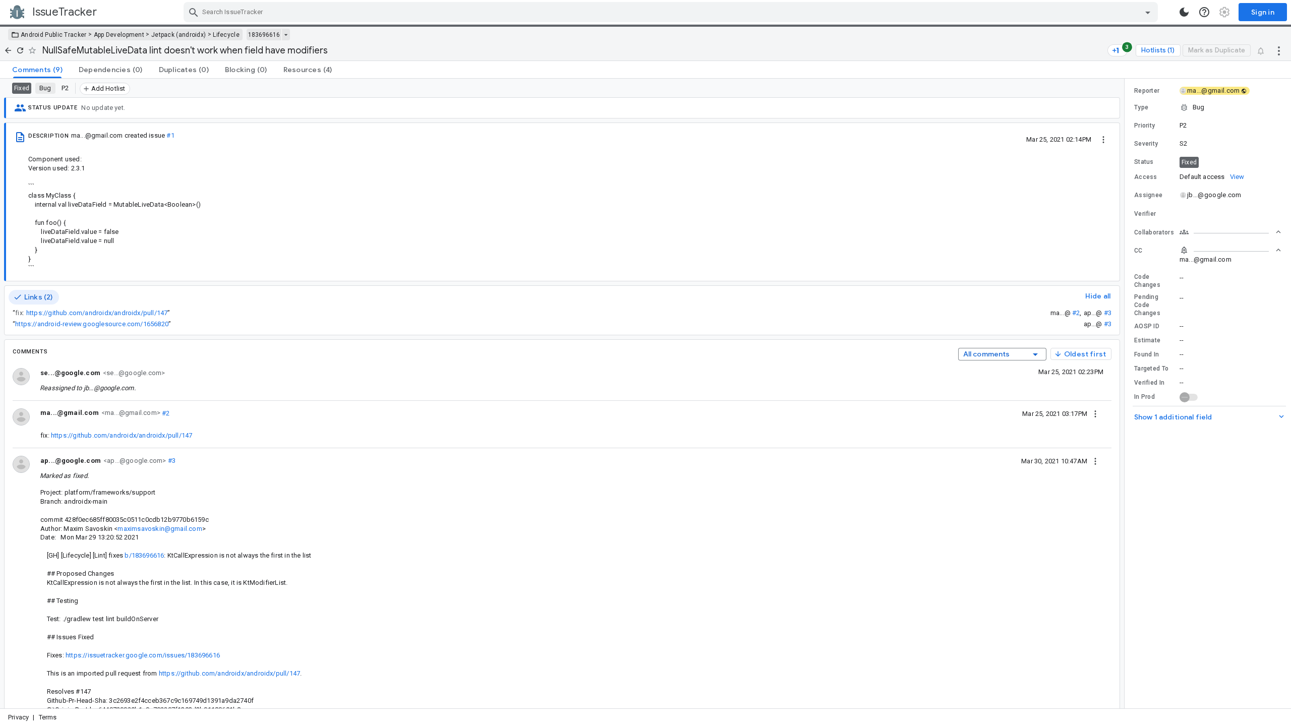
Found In (1146, 354)
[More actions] (1279, 50)
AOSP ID (1146, 326)
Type (1141, 107)
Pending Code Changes (1147, 305)
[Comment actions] (1095, 413)
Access (1145, 176)
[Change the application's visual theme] (1184, 12)
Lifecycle (226, 34)
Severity (1146, 143)
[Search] (194, 12)
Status (1144, 161)
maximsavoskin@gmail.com (160, 528)
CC (1138, 250)
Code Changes (1147, 280)
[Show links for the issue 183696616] (285, 34)
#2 (1076, 313)
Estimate (1147, 340)
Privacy (18, 717)
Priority (1144, 125)
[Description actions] (1103, 139)
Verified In (1149, 382)
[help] (1204, 12)
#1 (170, 135)
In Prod (1144, 396)
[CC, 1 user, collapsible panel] (1230, 250)
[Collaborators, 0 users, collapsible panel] (1230, 231)
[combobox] (672, 12)
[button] (1207, 107)
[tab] (37, 69)
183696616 (264, 34)
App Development (119, 34)
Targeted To (1151, 368)
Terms (48, 717)
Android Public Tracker (54, 34)
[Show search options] (1148, 12)
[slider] (1126, 393)
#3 (1107, 313)
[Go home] (8, 50)
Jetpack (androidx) (178, 34)
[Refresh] (20, 50)
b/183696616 (144, 555)
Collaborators (1154, 232)
